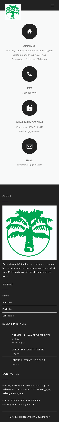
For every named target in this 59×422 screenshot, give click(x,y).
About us (7, 302)
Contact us (8, 315)
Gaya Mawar (42, 416)
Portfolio (7, 308)
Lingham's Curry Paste (28, 349)
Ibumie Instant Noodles (28, 360)
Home (5, 295)
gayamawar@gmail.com (29, 164)
